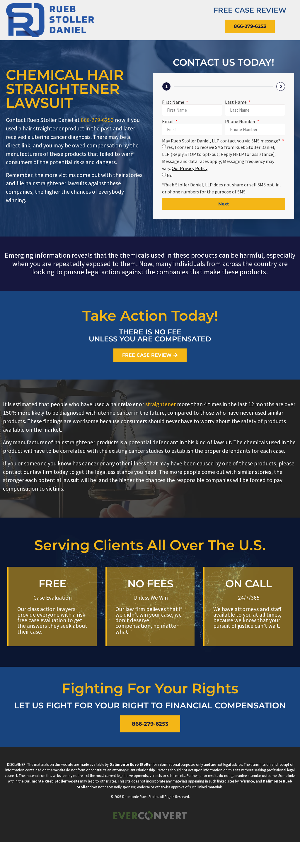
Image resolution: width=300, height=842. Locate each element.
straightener (160, 404)
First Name (173, 102)
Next (223, 204)
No (170, 175)
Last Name (236, 102)
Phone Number (240, 121)
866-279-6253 (97, 119)
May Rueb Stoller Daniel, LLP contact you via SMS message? (221, 140)
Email (168, 121)
